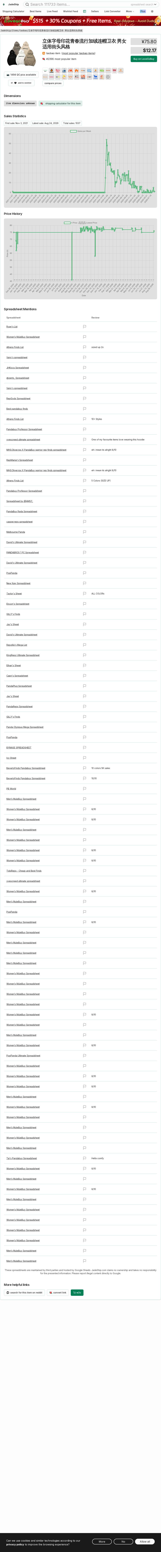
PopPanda (11, 573)
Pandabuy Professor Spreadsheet (24, 429)
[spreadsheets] (84, 11)
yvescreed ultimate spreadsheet (23, 439)
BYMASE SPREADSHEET (18, 747)
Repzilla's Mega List (16, 645)
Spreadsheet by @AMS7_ (19, 501)
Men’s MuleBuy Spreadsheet (21, 799)
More (129, 11)
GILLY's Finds (13, 614)
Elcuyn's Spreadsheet (17, 603)
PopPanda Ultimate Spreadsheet (23, 1055)
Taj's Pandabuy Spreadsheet (21, 1158)
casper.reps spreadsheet (19, 521)
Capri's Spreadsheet (17, 675)
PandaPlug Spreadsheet (19, 686)
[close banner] (158, 21)
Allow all (145, 1541)
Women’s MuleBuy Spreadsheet (23, 337)
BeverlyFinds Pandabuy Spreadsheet (25, 768)
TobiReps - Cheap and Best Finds (24, 870)
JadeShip (6, 30)
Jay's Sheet (12, 624)
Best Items (35, 11)
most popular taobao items (78, 53)
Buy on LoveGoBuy (143, 58)
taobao (23, 30)
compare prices (52, 83)
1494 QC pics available (21, 74)
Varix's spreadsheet (16, 357)
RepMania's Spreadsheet (19, 460)
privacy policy (15, 1544)
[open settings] (152, 11)
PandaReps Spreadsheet (19, 706)
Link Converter (112, 11)
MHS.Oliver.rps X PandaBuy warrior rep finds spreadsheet (36, 449)
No (123, 1541)
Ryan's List (11, 326)
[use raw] (108, 77)
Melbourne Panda (15, 532)
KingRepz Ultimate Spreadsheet (22, 655)
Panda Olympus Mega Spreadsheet (24, 727)
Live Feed (52, 11)
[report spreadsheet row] (84, 326)
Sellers (95, 11)
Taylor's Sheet (14, 593)
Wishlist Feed (70, 11)
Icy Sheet (11, 757)
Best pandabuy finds (17, 408)
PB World (11, 788)
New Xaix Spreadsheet (18, 583)
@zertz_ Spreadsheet (17, 378)
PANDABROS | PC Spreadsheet (22, 552)
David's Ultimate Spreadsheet (21, 542)
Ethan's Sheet (13, 665)
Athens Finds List (15, 347)
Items (15, 30)
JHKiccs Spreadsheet (17, 367)
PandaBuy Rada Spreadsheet (21, 511)
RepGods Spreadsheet (18, 398)
